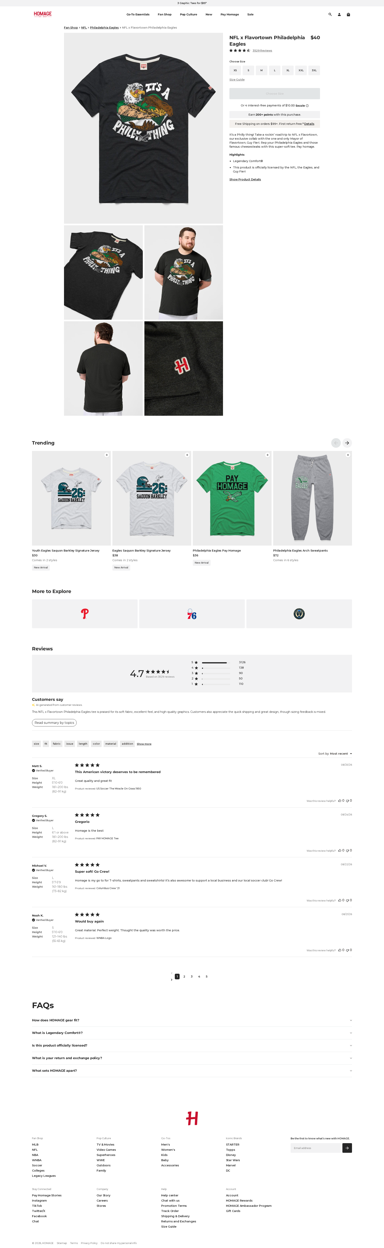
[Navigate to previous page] (192, 973)
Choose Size (275, 93)
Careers (102, 1200)
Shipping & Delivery (175, 1216)
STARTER (232, 1144)
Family (101, 1170)
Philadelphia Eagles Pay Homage (217, 550)
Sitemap (62, 1243)
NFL (84, 27)
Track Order (170, 1211)
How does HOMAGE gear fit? (55, 1020)
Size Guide (237, 79)
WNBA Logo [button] (104, 938)
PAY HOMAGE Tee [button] (107, 838)
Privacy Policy (89, 1243)
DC (228, 1170)
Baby (164, 1160)
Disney (231, 1155)
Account (232, 1195)
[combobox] (335, 753)
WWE (101, 1160)
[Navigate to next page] (192, 980)
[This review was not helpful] (347, 800)
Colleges (38, 1170)
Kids (164, 1155)
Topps (230, 1150)
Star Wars (233, 1160)
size (36, 743)
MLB (35, 1144)
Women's (168, 1150)
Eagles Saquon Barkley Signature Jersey (141, 550)
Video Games (106, 1150)
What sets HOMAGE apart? (54, 1071)
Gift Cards (233, 1211)
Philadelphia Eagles (104, 27)
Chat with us (170, 1200)
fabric (57, 743)
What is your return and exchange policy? (67, 1058)
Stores (101, 1206)
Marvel (231, 1165)
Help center (169, 1195)
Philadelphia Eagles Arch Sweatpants (300, 550)
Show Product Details (245, 179)
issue (69, 743)
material (110, 743)
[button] (348, 14)
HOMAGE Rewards (239, 1200)
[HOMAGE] (43, 14)
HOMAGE (48, 1243)
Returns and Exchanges (178, 1221)
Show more (144, 743)
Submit (347, 1148)
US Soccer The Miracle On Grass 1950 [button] (118, 788)
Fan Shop (71, 27)
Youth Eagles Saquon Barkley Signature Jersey (65, 550)
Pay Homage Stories (46, 1195)
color (96, 743)
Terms (74, 1243)
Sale (250, 14)
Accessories (170, 1165)
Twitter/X (38, 1211)
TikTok (37, 1206)
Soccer (37, 1165)
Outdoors (104, 1165)
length (83, 743)
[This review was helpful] (339, 800)
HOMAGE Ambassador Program (249, 1206)
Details (309, 124)
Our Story (103, 1195)
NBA (35, 1155)
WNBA (36, 1160)
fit (46, 743)
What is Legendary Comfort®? (57, 1033)
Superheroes (106, 1155)
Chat (35, 1221)
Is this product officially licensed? (59, 1045)
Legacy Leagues (44, 1176)
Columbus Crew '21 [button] (108, 888)
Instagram (39, 1200)
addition (127, 743)
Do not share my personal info (119, 1243)
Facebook (39, 1216)
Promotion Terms (174, 1206)
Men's (165, 1144)
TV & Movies (105, 1144)
